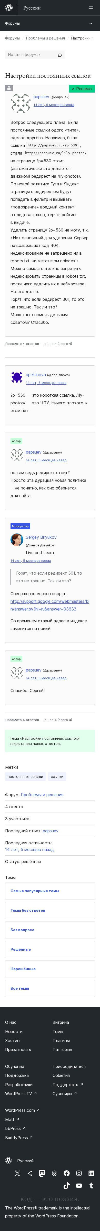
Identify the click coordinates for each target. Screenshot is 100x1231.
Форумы (12, 23)
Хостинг (13, 1040)
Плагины (61, 1040)
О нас (10, 1022)
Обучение (14, 1066)
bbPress (15, 1128)
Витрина (61, 1022)
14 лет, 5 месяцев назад (54, 105)
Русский (25, 1160)
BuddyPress (19, 1137)
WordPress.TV (21, 1093)
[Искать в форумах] (60, 55)
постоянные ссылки (25, 776)
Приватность (18, 1049)
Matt (12, 1119)
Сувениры (65, 1093)
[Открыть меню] (92, 7)
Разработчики (19, 1084)
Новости (14, 1031)
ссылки (57, 776)
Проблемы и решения (45, 38)
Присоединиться (69, 1066)
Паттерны (62, 1049)
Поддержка (17, 1075)
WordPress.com (22, 1110)
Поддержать (68, 1084)
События (61, 1075)
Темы (58, 1031)
